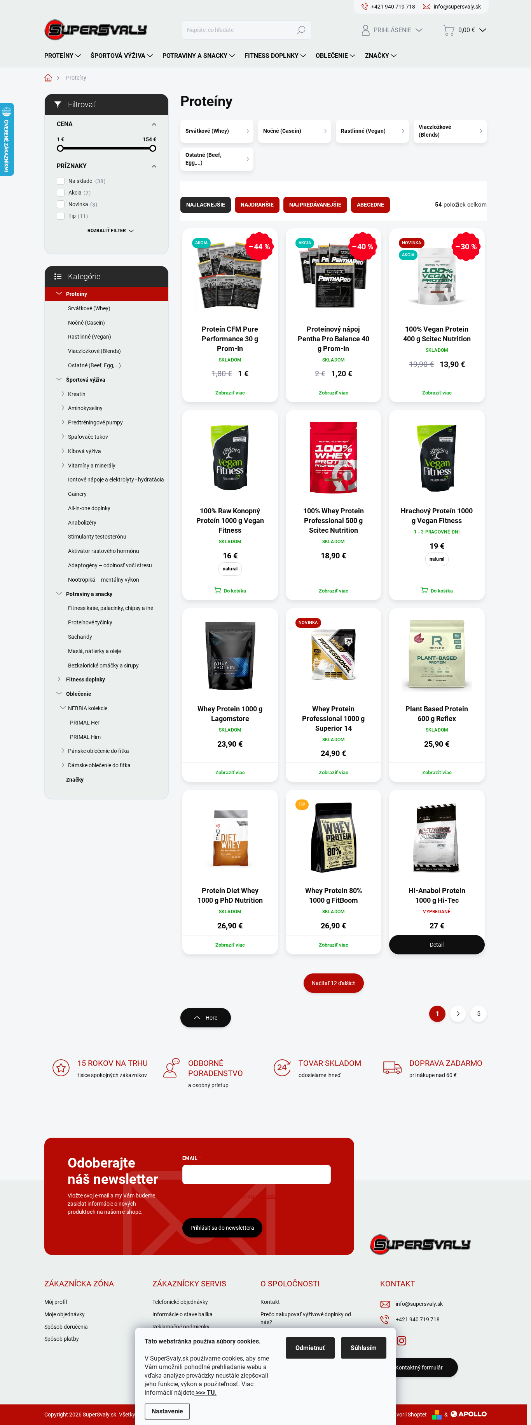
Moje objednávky (64, 1314)
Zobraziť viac (230, 393)
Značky (75, 780)
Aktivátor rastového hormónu (103, 551)
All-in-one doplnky (89, 508)
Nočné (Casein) (86, 323)
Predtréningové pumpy (95, 422)
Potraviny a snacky (89, 594)
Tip (77, 216)
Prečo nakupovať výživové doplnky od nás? (305, 1318)
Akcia (78, 192)
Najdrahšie (257, 205)
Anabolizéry (82, 523)
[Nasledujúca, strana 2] (458, 1014)
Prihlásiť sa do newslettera (222, 1228)
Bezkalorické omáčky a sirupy (103, 665)
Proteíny (76, 294)
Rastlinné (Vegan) (89, 337)
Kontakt (270, 1302)
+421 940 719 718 (418, 1319)
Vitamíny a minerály (91, 465)
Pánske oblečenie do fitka (98, 751)
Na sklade (85, 181)
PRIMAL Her (85, 722)
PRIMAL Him (85, 737)
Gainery (77, 494)
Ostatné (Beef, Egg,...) (94, 365)
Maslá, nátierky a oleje (94, 651)
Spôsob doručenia (66, 1327)
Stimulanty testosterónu (97, 537)
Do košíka (235, 591)
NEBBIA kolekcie (87, 708)
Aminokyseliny (85, 408)
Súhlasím (364, 1348)
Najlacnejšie (205, 205)
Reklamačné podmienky (181, 1327)
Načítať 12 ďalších (334, 983)
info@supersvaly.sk (419, 1304)
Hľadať (301, 30)
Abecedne (370, 205)
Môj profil (55, 1302)
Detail (437, 945)
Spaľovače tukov (88, 437)
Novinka (81, 204)
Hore (211, 1018)
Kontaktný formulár (419, 1367)
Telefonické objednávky (180, 1302)
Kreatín (77, 394)
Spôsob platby (61, 1339)
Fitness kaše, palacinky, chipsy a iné (110, 608)
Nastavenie (167, 1411)
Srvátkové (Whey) (89, 308)
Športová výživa (85, 380)
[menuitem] (63, 56)
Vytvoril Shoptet (407, 1414)
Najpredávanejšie (315, 205)
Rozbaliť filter (106, 230)
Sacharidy (80, 637)
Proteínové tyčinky (90, 622)
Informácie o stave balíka (182, 1314)
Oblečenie (78, 694)
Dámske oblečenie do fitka (99, 765)
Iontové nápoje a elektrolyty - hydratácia (116, 479)
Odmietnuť (310, 1348)
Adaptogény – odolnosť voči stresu (110, 565)
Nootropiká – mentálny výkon (103, 580)
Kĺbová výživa (84, 451)
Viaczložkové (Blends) (94, 351)
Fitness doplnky (85, 679)
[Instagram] (401, 1339)
